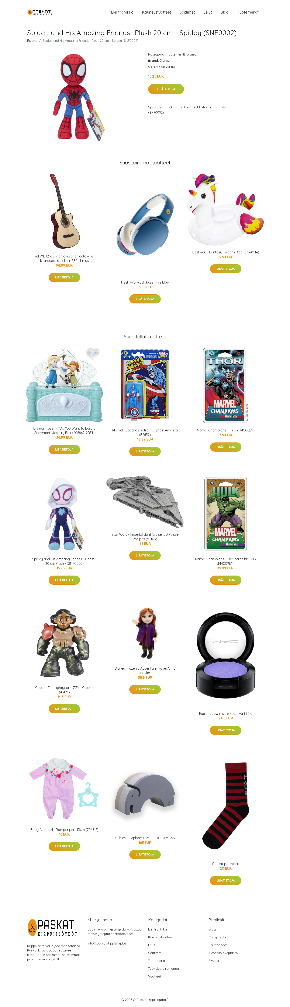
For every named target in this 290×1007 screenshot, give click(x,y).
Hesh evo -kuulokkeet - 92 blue (145, 282)
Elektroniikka (122, 12)
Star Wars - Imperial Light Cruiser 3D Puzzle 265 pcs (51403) (145, 536)
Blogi (224, 12)
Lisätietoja (166, 89)
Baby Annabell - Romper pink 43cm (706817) (64, 830)
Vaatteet (154, 976)
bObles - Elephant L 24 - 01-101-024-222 (145, 838)
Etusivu (32, 41)
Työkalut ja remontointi (165, 969)
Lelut (207, 12)
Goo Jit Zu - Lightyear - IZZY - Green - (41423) (64, 690)
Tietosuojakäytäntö (223, 953)
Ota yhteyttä (218, 937)
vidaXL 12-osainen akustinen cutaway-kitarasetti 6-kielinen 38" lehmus (64, 258)
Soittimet (187, 12)
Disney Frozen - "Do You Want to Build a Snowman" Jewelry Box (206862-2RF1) (64, 430)
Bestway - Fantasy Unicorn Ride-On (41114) (225, 252)
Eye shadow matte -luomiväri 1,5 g (225, 713)
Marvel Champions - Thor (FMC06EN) (226, 430)
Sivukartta (216, 961)
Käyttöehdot (218, 945)
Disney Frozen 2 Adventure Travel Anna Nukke (145, 670)
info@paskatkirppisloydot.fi (108, 943)
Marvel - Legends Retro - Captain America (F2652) (145, 432)
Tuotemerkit (248, 12)
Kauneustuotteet (156, 12)
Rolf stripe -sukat (225, 864)
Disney (191, 54)
